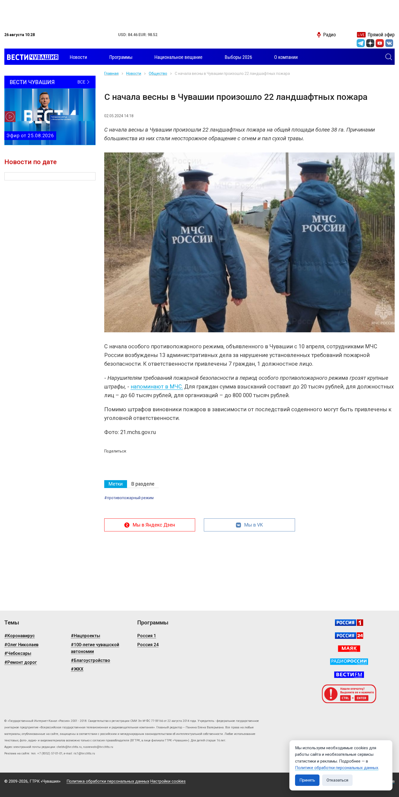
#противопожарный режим (129, 498)
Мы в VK (253, 525)
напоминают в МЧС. (157, 386)
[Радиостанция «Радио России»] (349, 661)
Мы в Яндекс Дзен (154, 525)
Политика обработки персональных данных (107, 781)
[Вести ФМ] (349, 674)
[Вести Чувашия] (31, 57)
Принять (307, 780)
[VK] (389, 43)
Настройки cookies (168, 781)
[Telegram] (361, 43)
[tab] (115, 484)
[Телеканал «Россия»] (349, 622)
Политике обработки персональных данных (336, 767)
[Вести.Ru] (349, 635)
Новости (133, 73)
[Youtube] (380, 43)
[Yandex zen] (370, 43)
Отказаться (337, 780)
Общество (158, 73)
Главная (111, 73)
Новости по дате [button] (30, 162)
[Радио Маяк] (349, 648)
